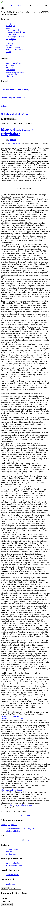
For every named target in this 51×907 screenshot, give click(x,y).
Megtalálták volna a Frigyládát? (17, 131)
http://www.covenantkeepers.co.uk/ (20, 805)
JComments (25, 815)
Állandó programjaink (9, 825)
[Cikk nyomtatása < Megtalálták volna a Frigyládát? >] (11, 140)
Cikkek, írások (14, 144)
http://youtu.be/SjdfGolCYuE (12, 716)
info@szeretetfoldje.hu (18, 6)
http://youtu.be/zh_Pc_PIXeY (12, 718)
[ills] (25, 840)
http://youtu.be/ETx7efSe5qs (11, 790)
